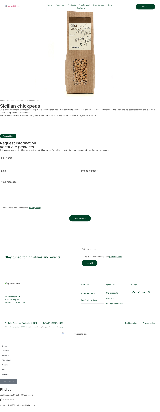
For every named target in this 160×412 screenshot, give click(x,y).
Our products (112, 293)
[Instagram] (148, 292)
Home (49, 5)
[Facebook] (133, 292)
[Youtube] (143, 292)
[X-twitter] (138, 292)
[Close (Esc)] (157, 2)
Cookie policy (131, 323)
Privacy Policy (41, 327)
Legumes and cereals (15, 101)
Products (71, 5)
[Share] (152, 2)
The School (84, 5)
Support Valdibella (114, 304)
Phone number (89, 171)
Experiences (98, 5)
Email (4, 171)
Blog (110, 5)
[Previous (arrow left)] (4, 205)
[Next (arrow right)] (156, 205)
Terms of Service (54, 327)
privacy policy (35, 207)
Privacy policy (149, 323)
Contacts (81, 8)
